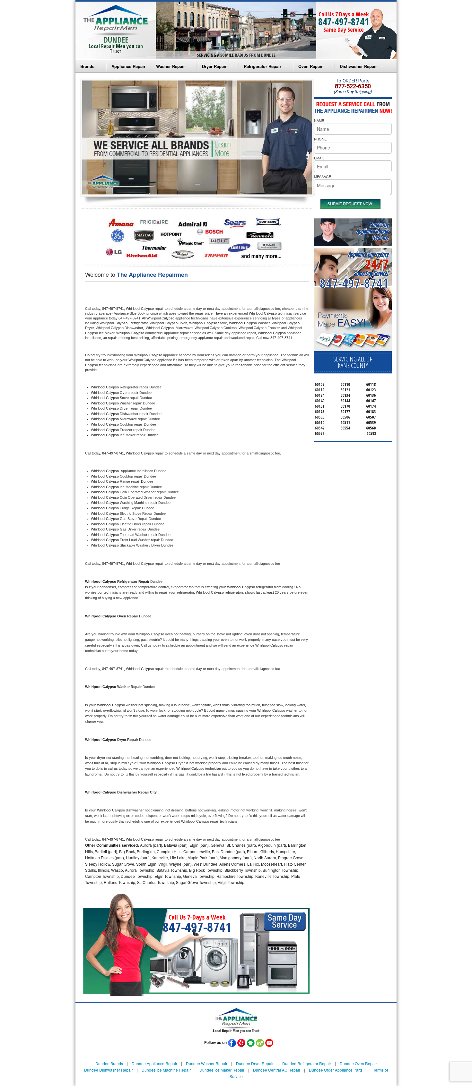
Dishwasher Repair (358, 66)
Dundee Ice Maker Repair (221, 1070)
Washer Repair (170, 66)
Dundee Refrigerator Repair (306, 1063)
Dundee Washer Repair (206, 1063)
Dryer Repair (214, 66)
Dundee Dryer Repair (255, 1063)
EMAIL (319, 157)
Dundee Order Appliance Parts (336, 1070)
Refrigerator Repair (262, 66)
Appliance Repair (128, 66)
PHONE (320, 138)
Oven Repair (310, 66)
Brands (87, 66)
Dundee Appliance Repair (154, 1063)
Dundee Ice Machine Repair (166, 1070)
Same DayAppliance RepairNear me (372, 231)
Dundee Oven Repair (358, 1063)
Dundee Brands (109, 1063)
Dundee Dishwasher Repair (108, 1070)
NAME (319, 120)
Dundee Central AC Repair (276, 1070)
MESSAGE (322, 176)
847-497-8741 (343, 21)
